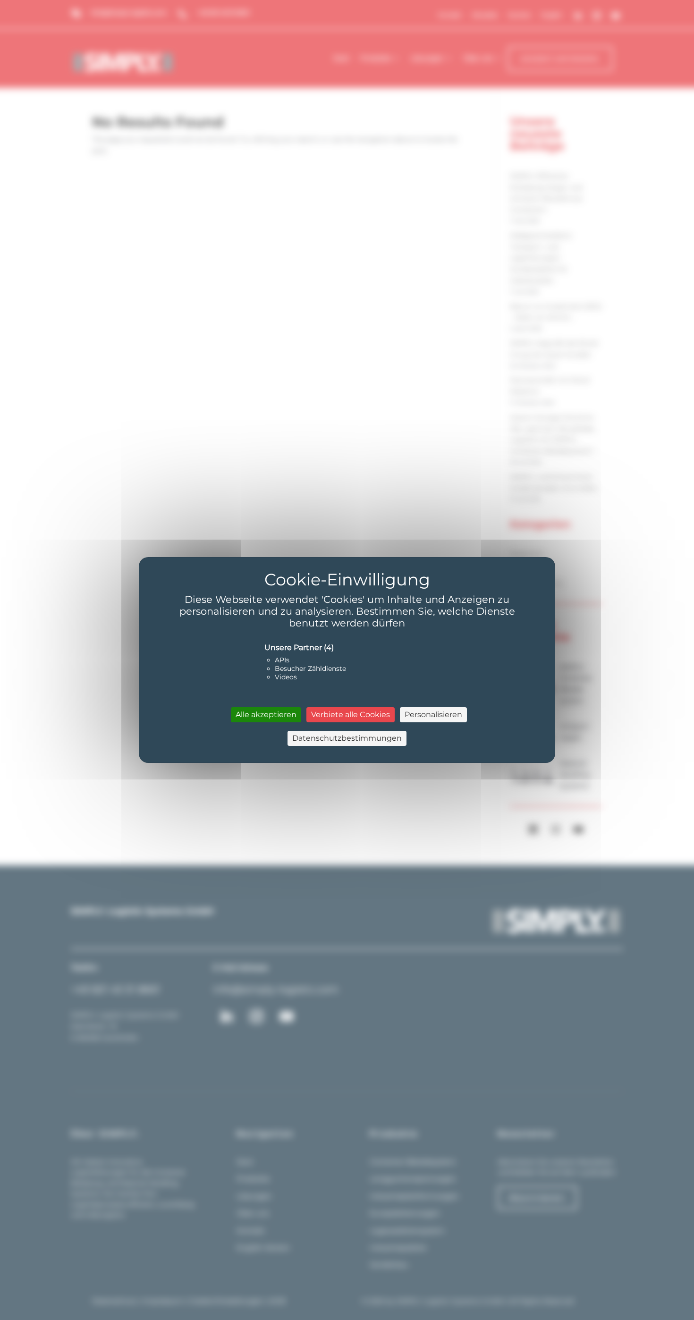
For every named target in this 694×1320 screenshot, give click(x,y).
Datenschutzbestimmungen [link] (347, 738)
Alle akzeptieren (266, 714)
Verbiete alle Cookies (350, 714)
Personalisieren (433, 714)
